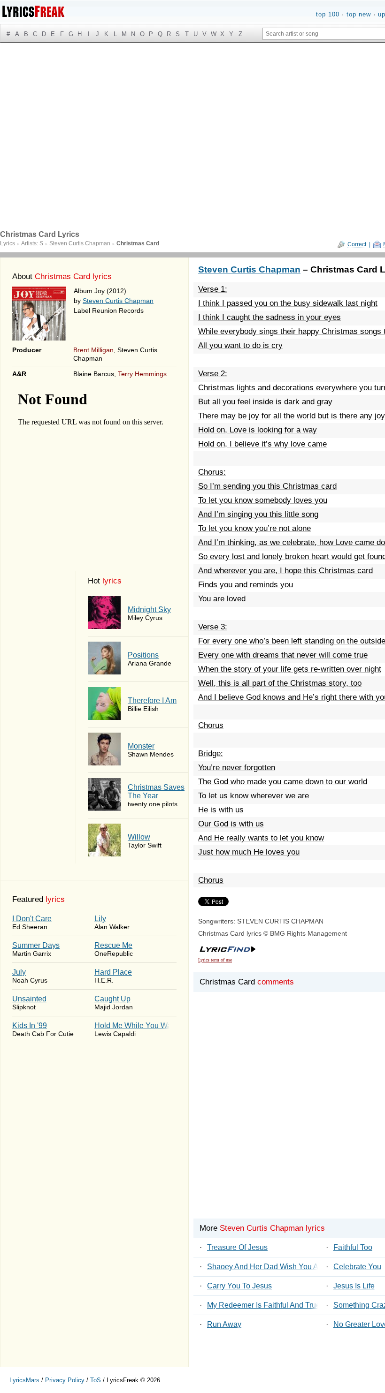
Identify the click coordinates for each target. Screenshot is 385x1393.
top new (358, 14)
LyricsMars (24, 1380)
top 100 (327, 14)
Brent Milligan (93, 350)
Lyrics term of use (215, 959)
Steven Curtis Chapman (118, 300)
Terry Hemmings (142, 374)
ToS (95, 1380)
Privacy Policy (65, 1380)
